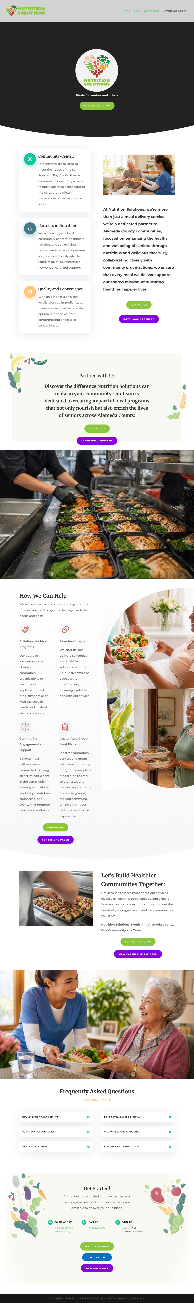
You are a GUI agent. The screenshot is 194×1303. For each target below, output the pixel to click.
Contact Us (151, 11)
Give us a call (97, 1257)
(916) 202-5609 (97, 1227)
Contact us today (138, 942)
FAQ (137, 11)
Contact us (139, 305)
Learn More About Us (97, 440)
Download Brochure (138, 319)
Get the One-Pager (55, 840)
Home (125, 11)
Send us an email (97, 1246)
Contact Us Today (97, 106)
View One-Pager (97, 1268)
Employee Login (175, 11)
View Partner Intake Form (138, 954)
